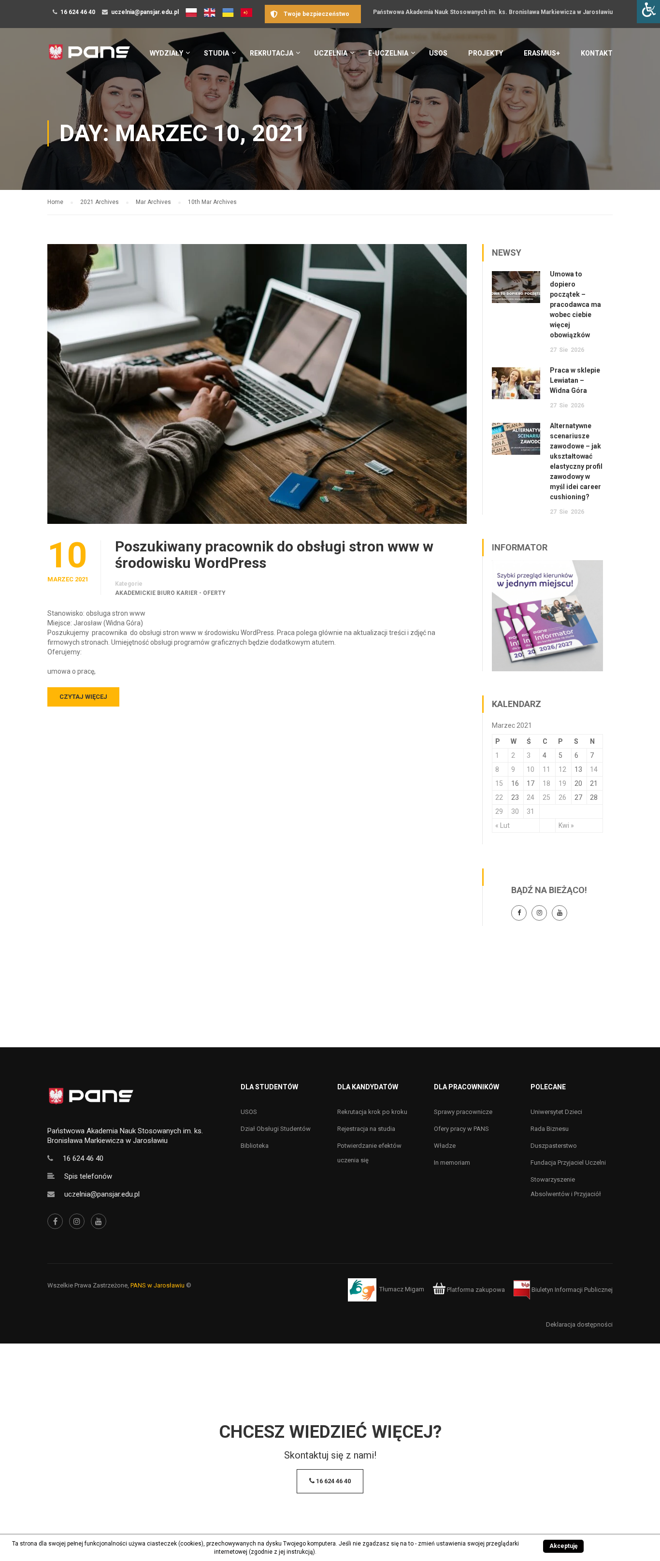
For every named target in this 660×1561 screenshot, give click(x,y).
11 (546, 769)
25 (546, 797)
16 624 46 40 (77, 12)
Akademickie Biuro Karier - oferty (170, 593)
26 (562, 797)
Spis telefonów (88, 1176)
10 (530, 769)
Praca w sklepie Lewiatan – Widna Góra (575, 380)
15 (499, 783)
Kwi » (566, 825)
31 (530, 811)
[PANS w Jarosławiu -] (89, 57)
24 (530, 797)
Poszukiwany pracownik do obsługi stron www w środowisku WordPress (274, 554)
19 (562, 783)
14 (594, 769)
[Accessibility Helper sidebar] (648, 11)
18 (546, 783)
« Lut (502, 825)
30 (515, 811)
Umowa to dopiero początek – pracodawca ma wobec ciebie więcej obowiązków (575, 304)
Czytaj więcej (83, 696)
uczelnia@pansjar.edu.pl (145, 12)
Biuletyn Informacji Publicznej (571, 1289)
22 (499, 797)
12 (562, 769)
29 (499, 811)
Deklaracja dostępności (579, 1324)
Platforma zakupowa (475, 1289)
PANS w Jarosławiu (157, 1285)
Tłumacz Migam (401, 1289)
